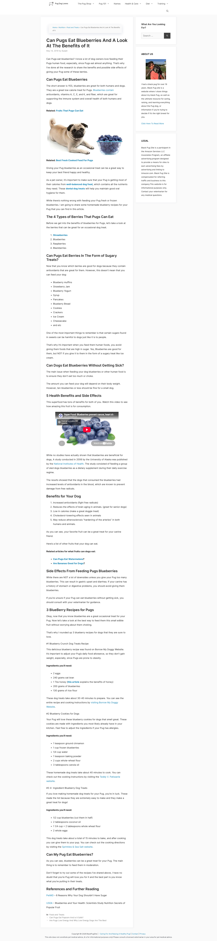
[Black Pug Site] (59, 3)
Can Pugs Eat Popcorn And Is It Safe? (66, 917)
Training (161, 3)
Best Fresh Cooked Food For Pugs (74, 160)
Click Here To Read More (152, 123)
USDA (49, 903)
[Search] (167, 36)
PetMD (50, 895)
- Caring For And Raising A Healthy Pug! (114, 934)
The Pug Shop (84, 3)
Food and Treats (73, 27)
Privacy (142, 934)
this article (73, 682)
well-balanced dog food (79, 184)
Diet (148, 3)
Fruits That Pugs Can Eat (69, 110)
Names (117, 3)
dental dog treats (75, 188)
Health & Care (131, 3)
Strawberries (60, 235)
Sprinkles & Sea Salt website (77, 846)
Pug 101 (102, 3)
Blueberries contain (103, 90)
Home (55, 27)
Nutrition (62, 27)
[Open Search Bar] (167, 11)
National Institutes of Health (69, 463)
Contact (135, 934)
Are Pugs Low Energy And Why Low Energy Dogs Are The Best (77, 920)
